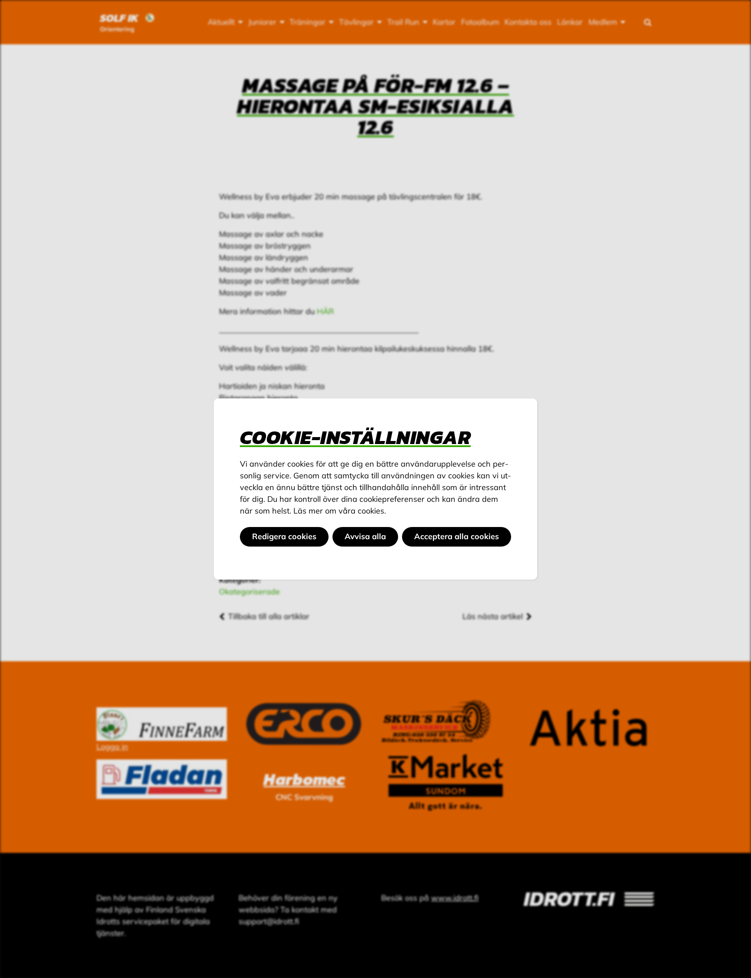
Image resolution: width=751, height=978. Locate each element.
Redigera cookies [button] (284, 536)
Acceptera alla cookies (456, 536)
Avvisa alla (365, 536)
